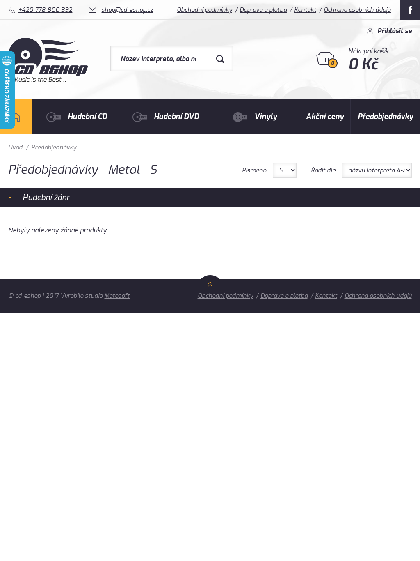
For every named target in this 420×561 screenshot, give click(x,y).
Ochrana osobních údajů (357, 10)
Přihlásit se (394, 31)
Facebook (410, 10)
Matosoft (117, 296)
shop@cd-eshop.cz (127, 10)
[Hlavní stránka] (49, 80)
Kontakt (305, 10)
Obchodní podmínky (204, 10)
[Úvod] (16, 116)
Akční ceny (325, 117)
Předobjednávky (385, 117)
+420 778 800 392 (45, 10)
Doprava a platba (263, 10)
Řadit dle (323, 170)
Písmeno (254, 170)
